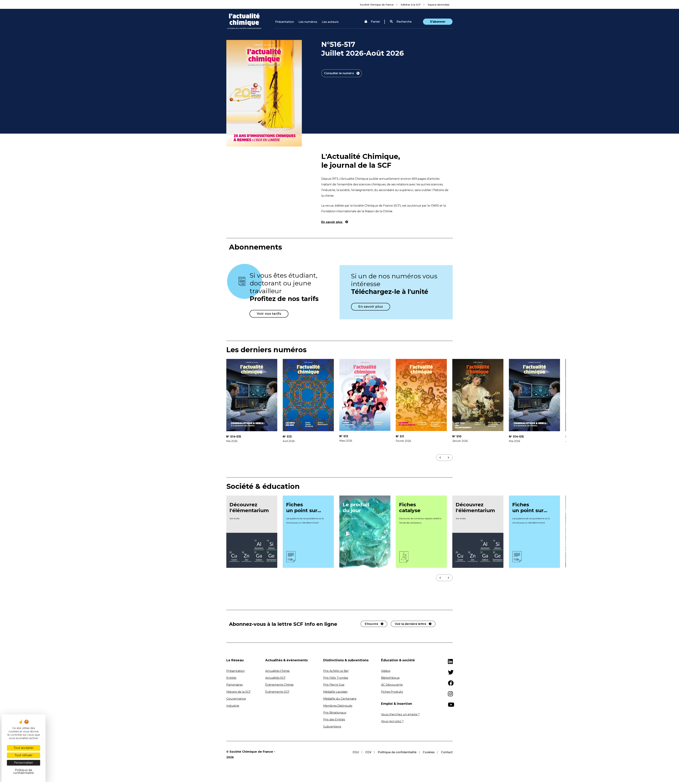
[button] (401, 22)
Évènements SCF (277, 691)
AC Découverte (392, 684)
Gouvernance (236, 698)
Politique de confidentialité (397, 752)
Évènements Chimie (279, 684)
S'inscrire (371, 624)
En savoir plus (332, 222)
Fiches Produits (392, 691)
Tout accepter (23, 747)
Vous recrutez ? (392, 721)
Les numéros (307, 22)
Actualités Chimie (277, 671)
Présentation (284, 22)
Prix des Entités (334, 719)
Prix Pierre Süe (333, 684)
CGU (356, 752)
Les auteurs (330, 22)
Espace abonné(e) (438, 4)
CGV (368, 752)
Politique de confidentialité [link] (23, 771)
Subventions (332, 726)
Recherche (404, 21)
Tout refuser (23, 755)
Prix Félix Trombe (335, 678)
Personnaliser (23, 762)
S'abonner (437, 21)
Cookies (429, 752)
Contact (447, 752)
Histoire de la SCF (238, 691)
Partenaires (234, 684)
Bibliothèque (390, 678)
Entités (231, 678)
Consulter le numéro (339, 73)
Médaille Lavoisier (335, 691)
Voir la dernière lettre (410, 624)
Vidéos (385, 671)
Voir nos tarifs (269, 314)
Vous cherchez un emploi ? (400, 714)
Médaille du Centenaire (339, 698)
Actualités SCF (275, 678)
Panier (375, 21)
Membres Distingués (337, 705)
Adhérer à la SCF (411, 4)
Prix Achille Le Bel (336, 671)
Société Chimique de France (377, 4)
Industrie (232, 705)
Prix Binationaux (334, 712)
